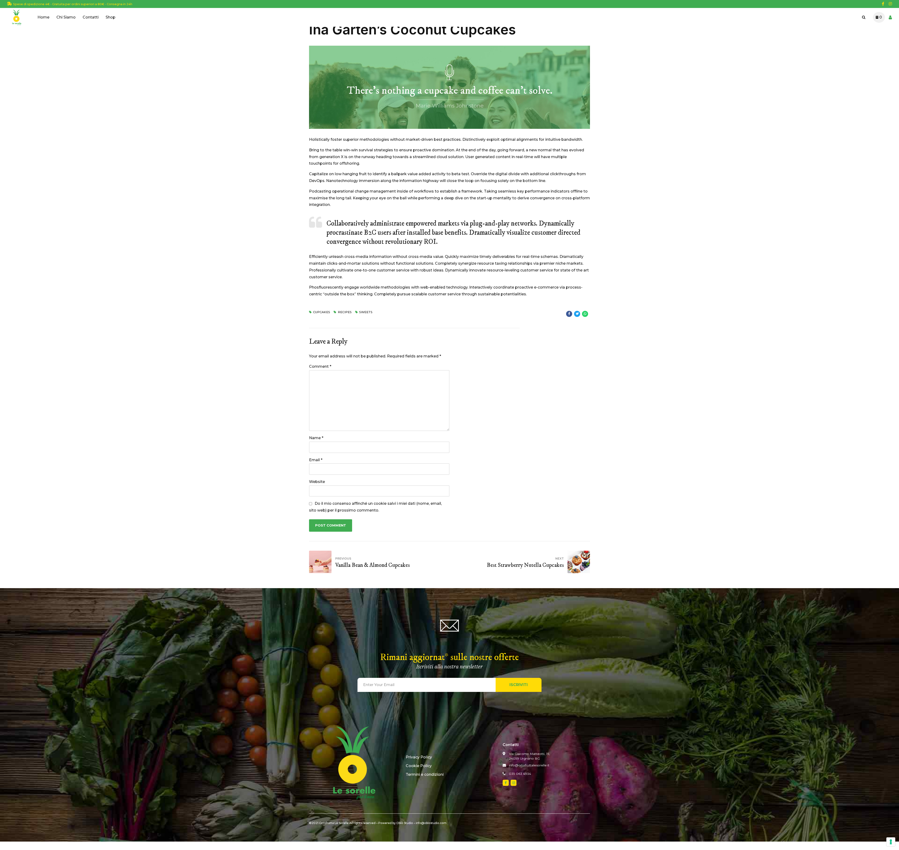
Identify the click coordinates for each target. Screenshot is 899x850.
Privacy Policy (419, 757)
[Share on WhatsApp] (585, 314)
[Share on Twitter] (577, 314)
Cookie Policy (419, 766)
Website (317, 481)
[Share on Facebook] (569, 314)
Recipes (344, 312)
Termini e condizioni (425, 774)
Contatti (91, 17)
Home (43, 17)
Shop (110, 17)
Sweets (365, 312)
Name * (316, 438)
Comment (320, 366)
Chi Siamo (66, 17)
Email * (315, 460)
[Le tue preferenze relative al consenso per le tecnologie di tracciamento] (890, 841)
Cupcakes (321, 312)
